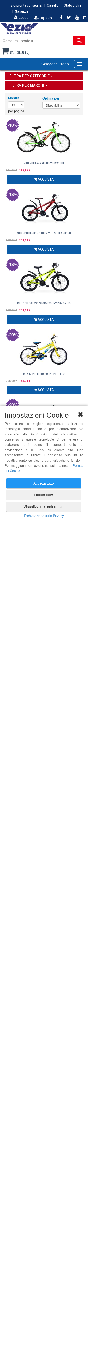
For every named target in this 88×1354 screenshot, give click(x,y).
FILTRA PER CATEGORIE (29, 76)
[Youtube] (75, 17)
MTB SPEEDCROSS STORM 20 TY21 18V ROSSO (44, 233)
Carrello (52, 5)
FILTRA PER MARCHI (27, 85)
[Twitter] (67, 17)
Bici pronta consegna (26, 5)
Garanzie (21, 11)
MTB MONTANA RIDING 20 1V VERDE (44, 163)
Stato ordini (72, 5)
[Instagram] (83, 17)
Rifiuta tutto (43, 495)
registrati (47, 17)
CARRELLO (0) (19, 52)
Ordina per (50, 98)
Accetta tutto (43, 483)
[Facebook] (59, 17)
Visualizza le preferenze (43, 506)
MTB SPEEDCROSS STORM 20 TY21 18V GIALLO (44, 303)
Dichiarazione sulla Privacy (44, 515)
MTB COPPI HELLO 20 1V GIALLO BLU (44, 374)
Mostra (13, 98)
